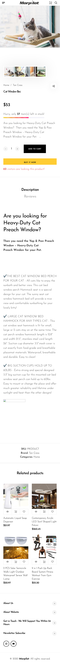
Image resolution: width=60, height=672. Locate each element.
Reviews (30, 196)
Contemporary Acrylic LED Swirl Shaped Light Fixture (44, 522)
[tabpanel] (30, 27)
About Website (11, 612)
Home (36, 457)
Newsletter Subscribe (14, 633)
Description (30, 190)
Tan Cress (34, 453)
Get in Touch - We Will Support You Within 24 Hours (27, 623)
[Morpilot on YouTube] (13, 644)
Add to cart (16, 511)
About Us (8, 603)
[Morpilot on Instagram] (6, 644)
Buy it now (30, 162)
